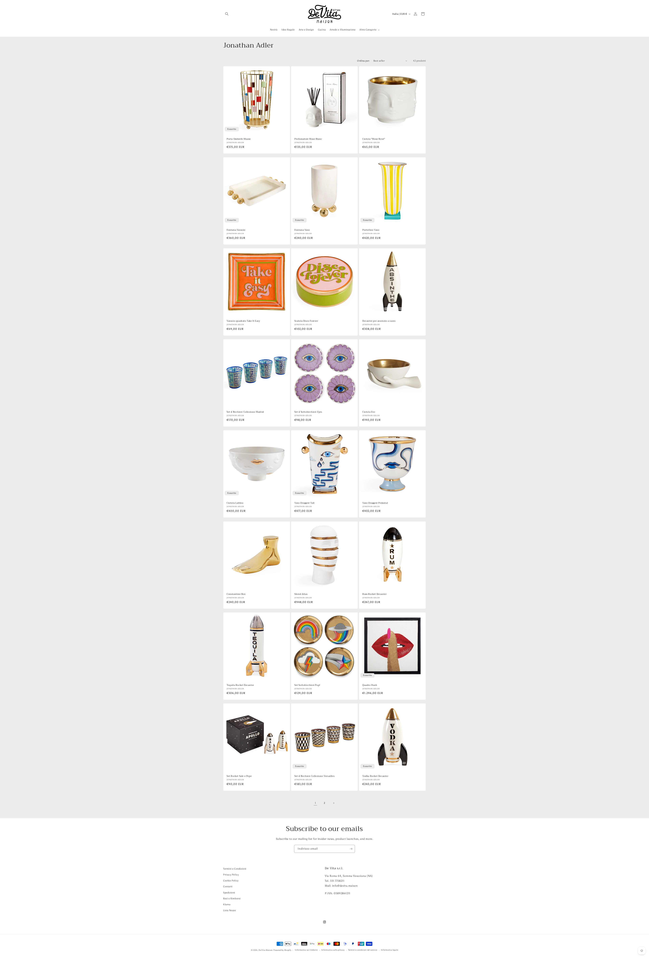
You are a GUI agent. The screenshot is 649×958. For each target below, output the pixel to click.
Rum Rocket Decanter (374, 594)
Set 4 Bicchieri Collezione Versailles (314, 776)
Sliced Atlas (300, 594)
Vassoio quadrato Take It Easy (243, 321)
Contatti (228, 886)
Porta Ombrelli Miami (239, 139)
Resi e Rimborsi (232, 898)
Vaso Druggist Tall (304, 503)
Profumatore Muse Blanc (308, 139)
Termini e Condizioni (234, 868)
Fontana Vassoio (236, 230)
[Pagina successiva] (333, 803)
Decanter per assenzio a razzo (378, 321)
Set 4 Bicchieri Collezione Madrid (245, 412)
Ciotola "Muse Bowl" (373, 139)
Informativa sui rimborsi (306, 950)
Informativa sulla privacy (333, 950)
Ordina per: (363, 60)
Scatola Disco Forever (306, 321)
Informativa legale (389, 950)
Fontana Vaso (302, 230)
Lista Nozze (229, 910)
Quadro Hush (369, 685)
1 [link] (315, 803)
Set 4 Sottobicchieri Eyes (308, 412)
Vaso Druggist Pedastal (375, 503)
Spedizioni (229, 892)
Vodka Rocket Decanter (375, 776)
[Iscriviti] (351, 849)
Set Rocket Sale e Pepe (239, 776)
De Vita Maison (266, 950)
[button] (227, 14)
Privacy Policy (231, 874)
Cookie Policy (230, 880)
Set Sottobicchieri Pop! (307, 685)
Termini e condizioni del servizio (362, 950)
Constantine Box (236, 594)
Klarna (227, 904)
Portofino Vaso (370, 230)
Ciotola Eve (368, 412)
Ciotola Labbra (235, 503)
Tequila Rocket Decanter (240, 685)
